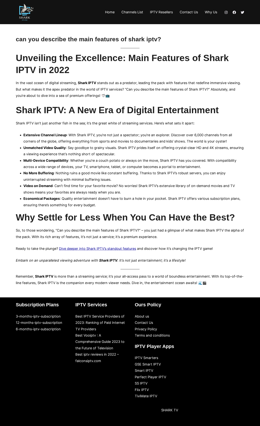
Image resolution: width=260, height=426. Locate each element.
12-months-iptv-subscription (39, 323)
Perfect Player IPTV (150, 377)
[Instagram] (226, 12)
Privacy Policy (146, 329)
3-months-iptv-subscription (38, 316)
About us (142, 316)
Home (110, 12)
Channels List (132, 12)
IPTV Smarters (146, 358)
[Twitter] (242, 12)
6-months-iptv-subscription (38, 329)
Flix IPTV (142, 390)
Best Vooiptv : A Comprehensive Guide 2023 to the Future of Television (99, 341)
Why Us (211, 12)
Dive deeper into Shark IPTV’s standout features (97, 249)
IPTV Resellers (161, 12)
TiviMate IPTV (146, 396)
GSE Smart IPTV (148, 364)
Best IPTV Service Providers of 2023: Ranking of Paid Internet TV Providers (100, 322)
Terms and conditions (152, 335)
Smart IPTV (144, 371)
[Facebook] (234, 12)
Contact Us (189, 12)
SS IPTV (141, 383)
